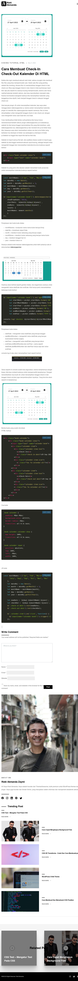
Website (4, 678)
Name (3, 667)
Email (3, 673)
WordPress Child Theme (50, 877)
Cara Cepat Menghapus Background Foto (57, 830)
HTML (22, 63)
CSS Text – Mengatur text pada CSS (14, 813)
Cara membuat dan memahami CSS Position (58, 900)
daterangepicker (15, 247)
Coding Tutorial (10, 63)
